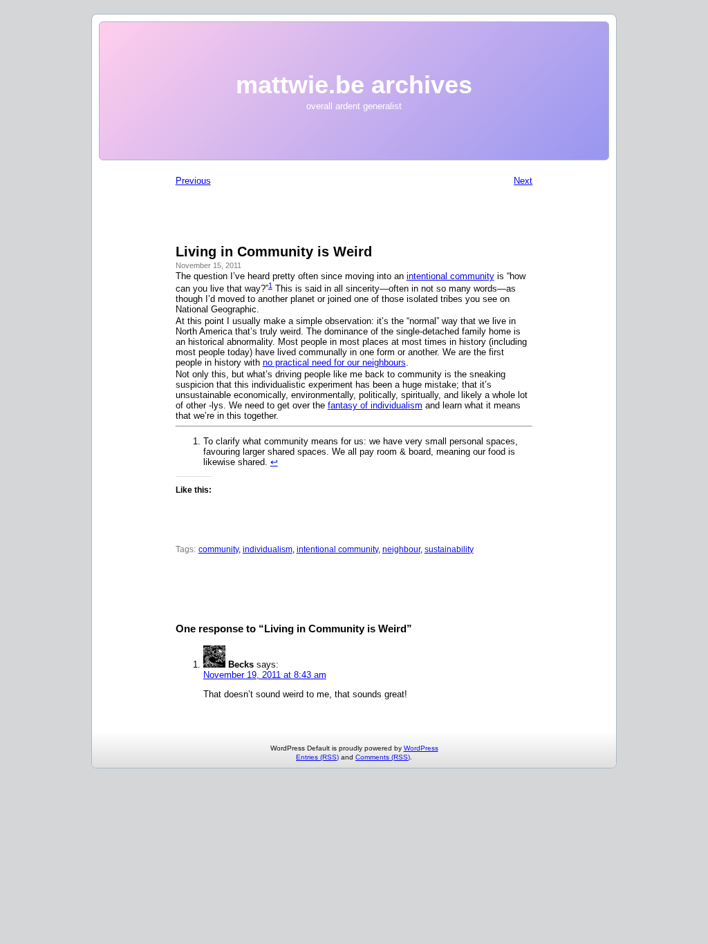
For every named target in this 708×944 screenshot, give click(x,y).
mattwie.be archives (354, 84)
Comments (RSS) (382, 757)
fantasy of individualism (375, 405)
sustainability (449, 549)
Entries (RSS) (317, 757)
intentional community (450, 276)
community (218, 549)
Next (523, 181)
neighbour (401, 549)
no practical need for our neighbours (334, 362)
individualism (267, 549)
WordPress (421, 748)
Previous (193, 181)
